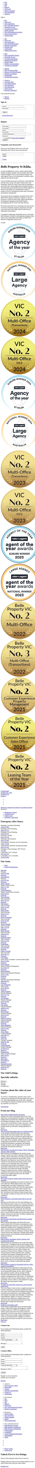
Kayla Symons (5, 964)
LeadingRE (7, 1432)
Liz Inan (3, 978)
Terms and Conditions (18, 138)
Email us (3, 796)
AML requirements (10, 1420)
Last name (5, 128)
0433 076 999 (5, 873)
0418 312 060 (5, 961)
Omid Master (4, 944)
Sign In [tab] (6, 97)
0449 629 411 (5, 934)
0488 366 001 (5, 1022)
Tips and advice (9, 85)
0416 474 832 (5, 1028)
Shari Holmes (5, 1011)
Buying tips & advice (10, 34)
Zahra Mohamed (6, 1025)
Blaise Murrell (5, 931)
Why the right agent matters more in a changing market (17, 1131)
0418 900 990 (5, 947)
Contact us (7, 1392)
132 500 (3, 850)
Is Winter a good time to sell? (9, 1305)
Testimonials (8, 49)
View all (3, 1322)
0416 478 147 (5, 1015)
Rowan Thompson (6, 917)
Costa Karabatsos (6, 890)
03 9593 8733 (5, 794)
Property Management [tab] (11, 867)
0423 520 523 (5, 847)
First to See (7, 1405)
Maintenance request (10, 812)
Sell (5, 5)
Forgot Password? (7, 115)
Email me (3, 875)
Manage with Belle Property (12, 72)
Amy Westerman (6, 985)
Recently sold (8, 47)
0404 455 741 (5, 830)
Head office (7, 1387)
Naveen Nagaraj (5, 924)
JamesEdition (8, 1435)
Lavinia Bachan (5, 1045)
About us (7, 14)
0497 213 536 (5, 927)
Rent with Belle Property (11, 55)
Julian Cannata (5, 883)
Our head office (9, 82)
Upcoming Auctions (26, 807)
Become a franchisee (10, 90)
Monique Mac (5, 1052)
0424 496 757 (5, 1035)
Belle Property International (12, 1429)
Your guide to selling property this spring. (13, 1114)
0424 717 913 (5, 887)
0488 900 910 (5, 981)
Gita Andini (4, 1005)
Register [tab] (6, 98)
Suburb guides (8, 35)
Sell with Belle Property (11, 44)
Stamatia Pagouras (6, 1064)
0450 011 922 (5, 914)
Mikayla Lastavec (6, 1018)
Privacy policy (8, 1448)
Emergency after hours (11, 817)
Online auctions (9, 30)
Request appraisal (9, 11)
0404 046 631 (5, 894)
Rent (5, 4)
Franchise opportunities (11, 1390)
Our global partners (10, 83)
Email (4, 106)
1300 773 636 (5, 844)
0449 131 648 (5, 907)
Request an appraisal (10, 45)
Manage (6, 7)
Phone (2, 1336)
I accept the (14, 138)
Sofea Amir (4, 1059)
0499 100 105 (5, 1067)
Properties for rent (9, 57)
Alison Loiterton (5, 991)
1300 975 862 (5, 827)
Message (3, 1343)
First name (5, 126)
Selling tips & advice (10, 50)
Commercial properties (11, 65)
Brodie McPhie (5, 971)
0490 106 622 (5, 1055)
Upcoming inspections (11, 29)
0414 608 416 (5, 1060)
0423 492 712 (5, 954)
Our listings (16, 807)
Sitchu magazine (9, 1417)
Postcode (5, 136)
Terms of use (8, 1450)
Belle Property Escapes (11, 1425)
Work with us (8, 89)
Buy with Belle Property (11, 25)
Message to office (6, 1369)
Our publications (9, 87)
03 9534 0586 (5, 857)
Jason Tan (4, 1038)
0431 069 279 (5, 968)
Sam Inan (3, 870)
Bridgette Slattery (6, 937)
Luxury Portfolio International (13, 1434)
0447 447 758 (5, 995)
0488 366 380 (5, 1042)
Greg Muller (4, 958)
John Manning (5, 877)
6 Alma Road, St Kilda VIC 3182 (6, 792)
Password (5, 108)
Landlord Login (9, 814)
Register (3, 1381)
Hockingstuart (8, 1430)
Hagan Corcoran (6, 951)
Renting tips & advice (10, 60)
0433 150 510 (5, 837)
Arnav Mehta (5, 1032)
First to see (7, 9)
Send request (4, 1106)
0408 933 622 (5, 1008)
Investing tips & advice (11, 77)
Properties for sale (9, 27)
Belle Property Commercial (12, 1427)
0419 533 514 (5, 900)
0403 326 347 (5, 854)
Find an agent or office (11, 70)
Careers (6, 1389)
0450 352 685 (5, 840)
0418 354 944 (5, 921)
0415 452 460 (5, 1001)
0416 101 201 (5, 880)
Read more (4, 1130)
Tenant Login (8, 816)
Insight (6, 1419)
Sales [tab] (6, 865)
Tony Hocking (5, 897)
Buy (5, 2)
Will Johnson (4, 904)
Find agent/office (9, 12)
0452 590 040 (5, 988)
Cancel (4, 159)
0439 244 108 (5, 941)
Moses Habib (5, 910)
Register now (5, 1466)
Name (2, 1334)
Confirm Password (7, 134)
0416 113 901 (5, 974)
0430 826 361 (5, 834)
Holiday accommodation (11, 64)
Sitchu (6, 1437)
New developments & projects (13, 32)
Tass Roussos (5, 998)
